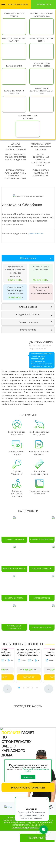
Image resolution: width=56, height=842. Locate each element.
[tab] (28, 258)
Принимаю (28, 777)
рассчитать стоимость (28, 787)
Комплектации (28, 258)
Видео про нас (28, 329)
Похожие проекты (28, 322)
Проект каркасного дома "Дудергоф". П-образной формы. (15, 652)
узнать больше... (36, 233)
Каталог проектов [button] (18, 4)
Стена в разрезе (28, 306)
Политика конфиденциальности (28, 828)
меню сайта (44, 4)
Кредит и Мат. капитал (28, 314)
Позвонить (37, 838)
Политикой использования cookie (36, 770)
